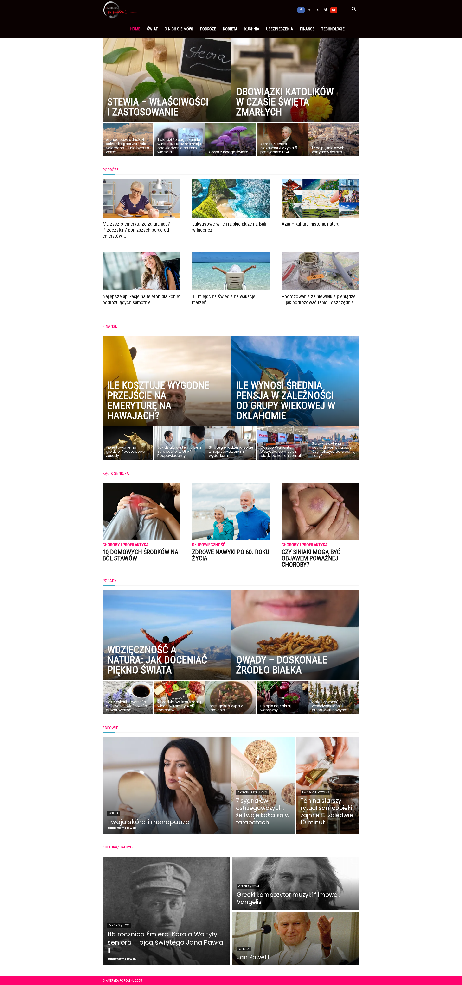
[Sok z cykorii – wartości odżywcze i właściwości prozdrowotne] (128, 699)
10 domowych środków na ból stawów (140, 555)
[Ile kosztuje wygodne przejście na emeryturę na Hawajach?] (167, 391)
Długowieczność (208, 545)
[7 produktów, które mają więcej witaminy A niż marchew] (179, 699)
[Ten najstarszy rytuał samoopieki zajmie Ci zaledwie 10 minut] (328, 785)
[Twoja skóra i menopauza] (167, 785)
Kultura (243, 949)
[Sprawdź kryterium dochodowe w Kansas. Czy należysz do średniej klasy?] (333, 444)
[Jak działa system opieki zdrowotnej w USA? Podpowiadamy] (179, 444)
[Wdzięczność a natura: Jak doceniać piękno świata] (167, 645)
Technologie (333, 28)
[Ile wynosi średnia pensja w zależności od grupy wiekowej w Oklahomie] (295, 391)
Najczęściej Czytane (315, 792)
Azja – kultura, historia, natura (310, 224)
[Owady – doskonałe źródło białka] (295, 645)
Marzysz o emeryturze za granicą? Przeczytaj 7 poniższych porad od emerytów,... (136, 230)
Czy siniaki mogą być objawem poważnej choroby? (311, 558)
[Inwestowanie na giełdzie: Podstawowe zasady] (128, 444)
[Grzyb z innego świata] (230, 141)
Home (135, 28)
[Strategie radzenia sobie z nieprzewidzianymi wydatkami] (230, 444)
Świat (152, 28)
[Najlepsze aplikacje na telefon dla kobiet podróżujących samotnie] (141, 271)
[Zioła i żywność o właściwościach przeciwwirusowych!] (333, 699)
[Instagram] (309, 9)
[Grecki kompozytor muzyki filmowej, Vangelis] (295, 883)
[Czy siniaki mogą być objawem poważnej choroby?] (320, 511)
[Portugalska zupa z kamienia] (230, 699)
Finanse (307, 28)
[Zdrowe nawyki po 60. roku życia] (231, 511)
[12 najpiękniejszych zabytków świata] (333, 141)
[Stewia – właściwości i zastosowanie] (167, 87)
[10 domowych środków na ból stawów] (141, 511)
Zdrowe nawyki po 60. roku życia (230, 555)
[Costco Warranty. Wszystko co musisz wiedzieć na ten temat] (282, 444)
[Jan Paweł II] (295, 938)
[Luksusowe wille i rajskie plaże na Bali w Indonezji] (231, 198)
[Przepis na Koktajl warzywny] (282, 699)
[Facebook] (301, 9)
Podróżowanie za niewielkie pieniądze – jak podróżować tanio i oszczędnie (319, 299)
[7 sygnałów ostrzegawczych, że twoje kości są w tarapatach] (263, 785)
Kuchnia (251, 28)
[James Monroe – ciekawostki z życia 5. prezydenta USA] (282, 141)
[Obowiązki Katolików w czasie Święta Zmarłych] (295, 87)
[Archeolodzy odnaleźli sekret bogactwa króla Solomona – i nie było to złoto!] (128, 141)
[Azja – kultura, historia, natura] (320, 198)
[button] (353, 9)
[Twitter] (317, 9)
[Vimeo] (325, 9)
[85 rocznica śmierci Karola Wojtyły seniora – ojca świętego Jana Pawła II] (166, 911)
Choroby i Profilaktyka (125, 545)
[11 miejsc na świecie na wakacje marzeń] (231, 271)
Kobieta (230, 28)
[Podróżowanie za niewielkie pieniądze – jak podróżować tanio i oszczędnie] (320, 271)
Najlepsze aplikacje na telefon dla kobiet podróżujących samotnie (141, 299)
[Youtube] (333, 9)
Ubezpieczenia (279, 28)
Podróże (208, 28)
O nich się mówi (179, 28)
